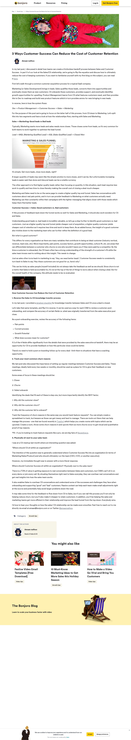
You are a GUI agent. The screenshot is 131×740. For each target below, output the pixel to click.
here (16, 79)
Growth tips (20, 11)
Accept (90, 734)
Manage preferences (102, 734)
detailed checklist (44, 303)
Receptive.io (83, 433)
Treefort (60, 421)
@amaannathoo (66, 508)
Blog (13, 11)
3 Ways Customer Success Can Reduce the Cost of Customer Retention (43, 11)
